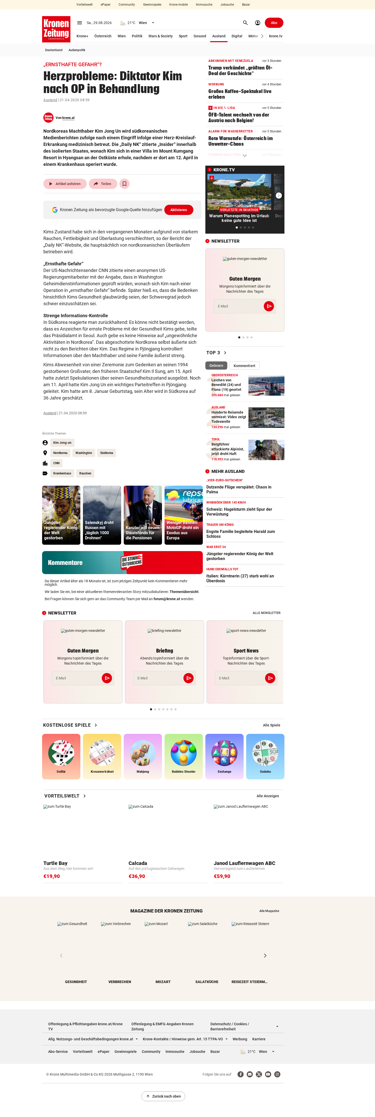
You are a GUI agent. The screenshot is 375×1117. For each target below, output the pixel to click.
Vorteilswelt (85, 4)
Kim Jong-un (62, 442)
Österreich (102, 36)
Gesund (200, 36)
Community (127, 4)
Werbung (240, 1039)
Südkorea (106, 453)
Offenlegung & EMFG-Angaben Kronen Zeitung (162, 1026)
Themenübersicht (184, 592)
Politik (137, 36)
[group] (61, 515)
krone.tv (275, 36)
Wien (122, 36)
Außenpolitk (77, 50)
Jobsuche (227, 4)
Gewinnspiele (152, 4)
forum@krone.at (167, 599)
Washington (84, 453)
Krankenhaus (62, 473)
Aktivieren (178, 210)
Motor (253, 36)
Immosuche (204, 4)
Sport (183, 36)
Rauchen (85, 473)
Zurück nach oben (163, 1096)
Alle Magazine (269, 911)
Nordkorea (60, 453)
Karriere (259, 1039)
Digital (237, 36)
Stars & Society (160, 36)
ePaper (105, 4)
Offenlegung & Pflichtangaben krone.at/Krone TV (85, 1026)
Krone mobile (178, 4)
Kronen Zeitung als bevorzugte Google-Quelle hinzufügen (123, 209)
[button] (262, 36)
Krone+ (82, 36)
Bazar (246, 4)
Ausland (219, 36)
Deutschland (53, 50)
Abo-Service (58, 1052)
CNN (56, 463)
